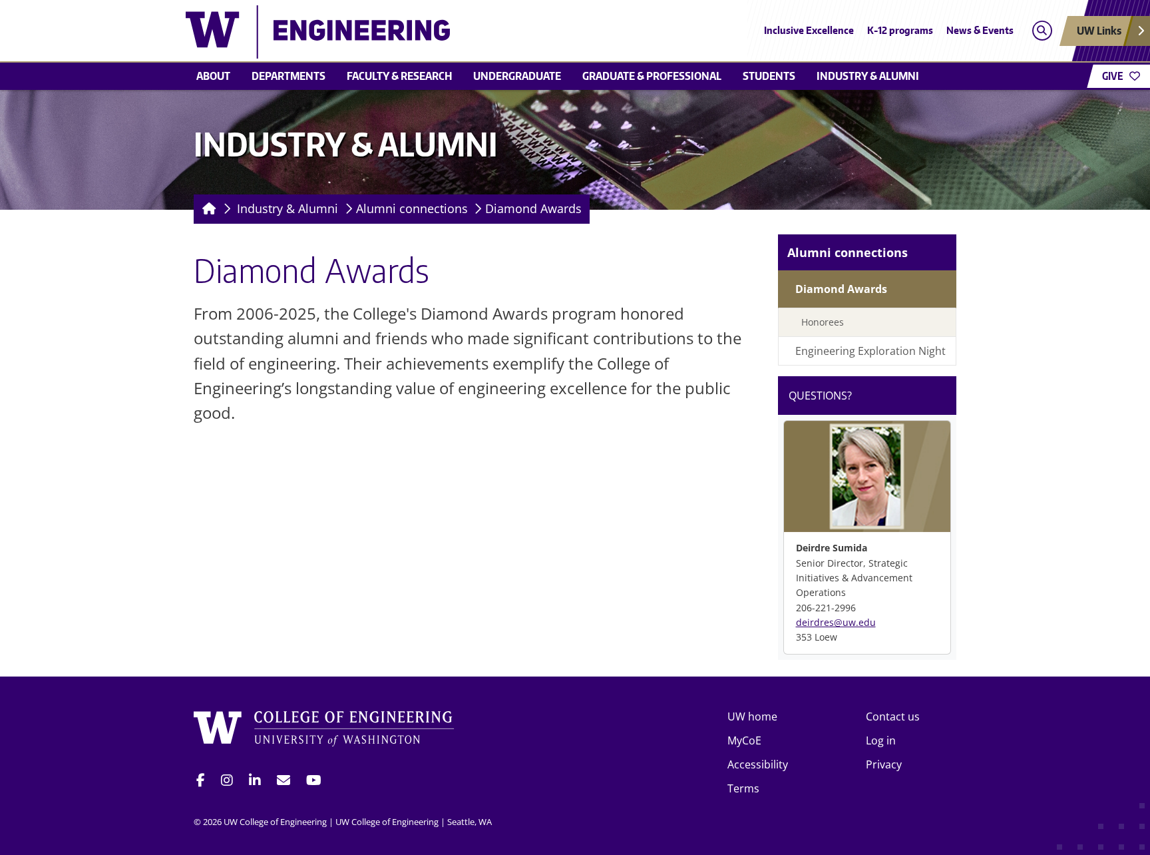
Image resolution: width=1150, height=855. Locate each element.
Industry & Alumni (868, 76)
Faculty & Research (399, 76)
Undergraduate (517, 76)
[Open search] (1042, 31)
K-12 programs (900, 30)
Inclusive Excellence (809, 30)
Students (769, 76)
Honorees (822, 322)
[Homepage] (207, 209)
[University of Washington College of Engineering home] (324, 730)
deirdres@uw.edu (836, 622)
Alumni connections (412, 208)
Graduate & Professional (651, 76)
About (213, 76)
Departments (288, 76)
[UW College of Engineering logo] (478, 32)
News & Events (980, 30)
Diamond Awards (533, 208)
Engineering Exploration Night (870, 351)
